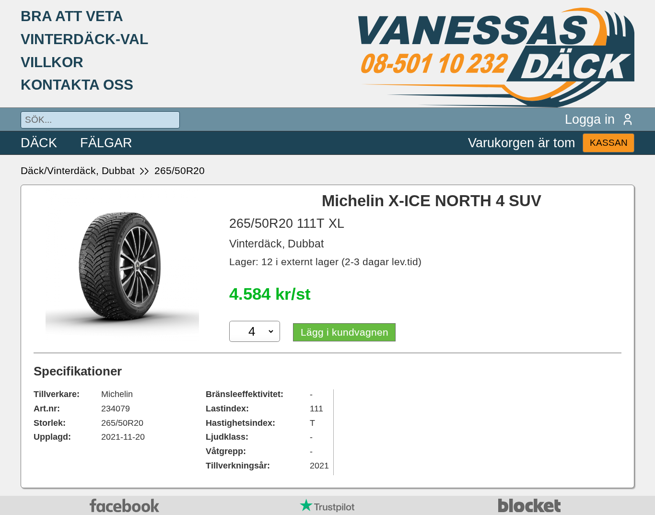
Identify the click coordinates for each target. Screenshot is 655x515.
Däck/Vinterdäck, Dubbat (78, 170)
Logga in (590, 119)
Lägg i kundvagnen (344, 332)
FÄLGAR (106, 142)
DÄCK (39, 142)
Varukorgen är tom (521, 142)
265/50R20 (179, 170)
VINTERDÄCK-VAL (84, 39)
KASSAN (609, 143)
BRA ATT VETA (72, 16)
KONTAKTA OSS (77, 84)
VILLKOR (52, 62)
